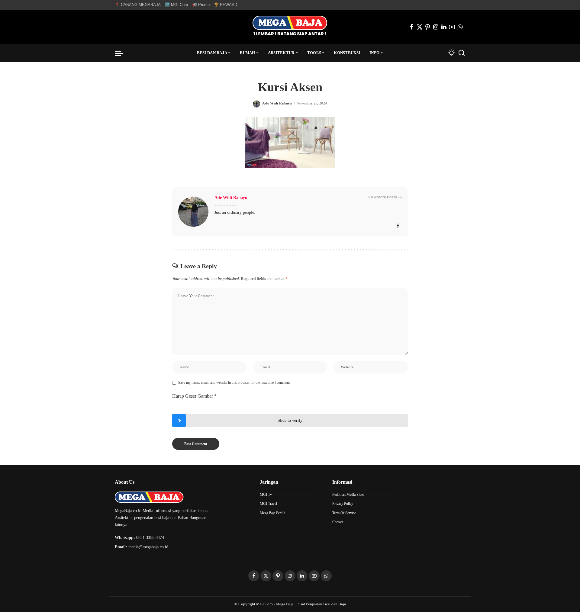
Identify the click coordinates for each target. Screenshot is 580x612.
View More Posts (382, 197)
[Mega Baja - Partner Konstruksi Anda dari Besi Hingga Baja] (290, 27)
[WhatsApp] (460, 26)
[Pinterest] (428, 26)
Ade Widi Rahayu (277, 103)
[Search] (461, 53)
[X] (420, 26)
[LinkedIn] (444, 26)
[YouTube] (452, 26)
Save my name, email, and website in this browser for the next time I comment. (234, 382)
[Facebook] (411, 26)
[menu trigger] (122, 53)
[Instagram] (436, 26)
